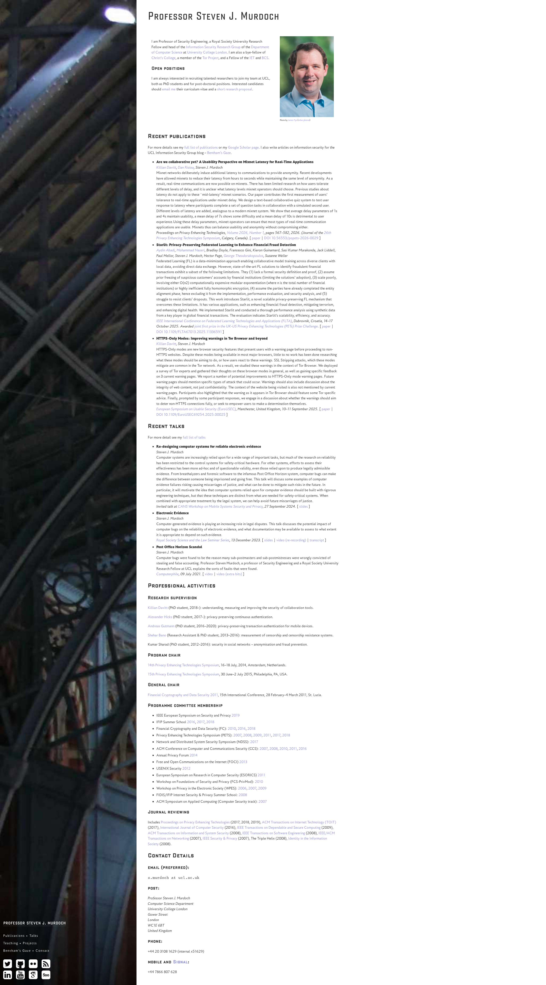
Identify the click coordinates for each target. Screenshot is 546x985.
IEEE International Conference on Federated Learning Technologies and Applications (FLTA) (224, 321)
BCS (265, 57)
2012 (186, 768)
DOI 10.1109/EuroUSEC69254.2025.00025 (190, 414)
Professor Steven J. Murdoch (34, 922)
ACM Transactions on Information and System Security (188, 833)
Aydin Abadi (165, 250)
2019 (236, 715)
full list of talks (194, 437)
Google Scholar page (243, 147)
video (209, 574)
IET (252, 57)
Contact (43, 951)
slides (303, 506)
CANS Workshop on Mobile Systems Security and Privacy (220, 506)
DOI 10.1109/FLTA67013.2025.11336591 (189, 331)
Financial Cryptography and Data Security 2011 (183, 694)
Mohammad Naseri (191, 250)
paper (256, 238)
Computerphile (167, 574)
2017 (201, 722)
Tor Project (210, 57)
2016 (191, 722)
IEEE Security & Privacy (220, 838)
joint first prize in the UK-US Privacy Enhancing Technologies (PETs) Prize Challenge (256, 326)
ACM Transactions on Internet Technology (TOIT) (299, 822)
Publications (14, 936)
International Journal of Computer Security (192, 827)
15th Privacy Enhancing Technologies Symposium (183, 674)
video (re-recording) (291, 540)
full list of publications (201, 147)
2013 (243, 761)
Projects (30, 943)
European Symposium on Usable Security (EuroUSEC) (196, 409)
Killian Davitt (166, 167)
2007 (237, 735)
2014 (193, 755)
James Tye (292, 120)
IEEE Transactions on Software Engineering (273, 833)
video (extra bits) (229, 574)
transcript (317, 540)
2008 (247, 735)
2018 (210, 722)
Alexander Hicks (160, 616)
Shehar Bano (157, 635)
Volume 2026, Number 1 (245, 232)
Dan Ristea (186, 167)
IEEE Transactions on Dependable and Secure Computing (279, 827)
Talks (33, 936)
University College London (207, 52)
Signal (180, 961)
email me (169, 89)
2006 (242, 788)
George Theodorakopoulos (243, 255)
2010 (232, 728)
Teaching (10, 943)
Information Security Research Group (213, 47)
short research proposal (234, 89)
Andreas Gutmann (161, 626)
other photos (303, 120)
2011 (267, 735)
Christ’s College (163, 57)
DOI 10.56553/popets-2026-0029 (291, 238)
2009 (257, 735)
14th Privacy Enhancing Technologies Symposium (183, 665)
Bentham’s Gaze (17, 951)
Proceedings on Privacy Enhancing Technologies (195, 822)
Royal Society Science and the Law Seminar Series (192, 540)
